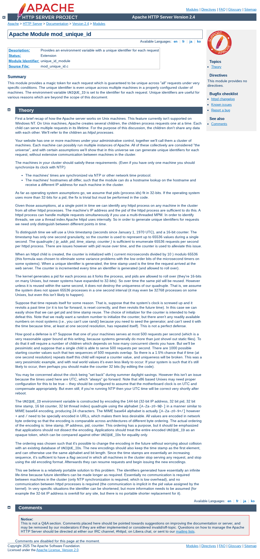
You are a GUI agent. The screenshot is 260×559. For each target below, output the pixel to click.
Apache (13, 24)
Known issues (221, 105)
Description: (19, 50)
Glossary (234, 9)
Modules (192, 9)
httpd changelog (223, 99)
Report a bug (220, 110)
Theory (216, 67)
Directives (208, 9)
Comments (219, 124)
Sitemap (250, 9)
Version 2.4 (80, 24)
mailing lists (185, 531)
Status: (15, 56)
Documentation (57, 24)
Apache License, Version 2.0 (57, 550)
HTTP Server (32, 24)
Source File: (19, 66)
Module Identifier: (24, 61)
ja (190, 41)
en (175, 41)
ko (199, 41)
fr (183, 41)
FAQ (222, 9)
